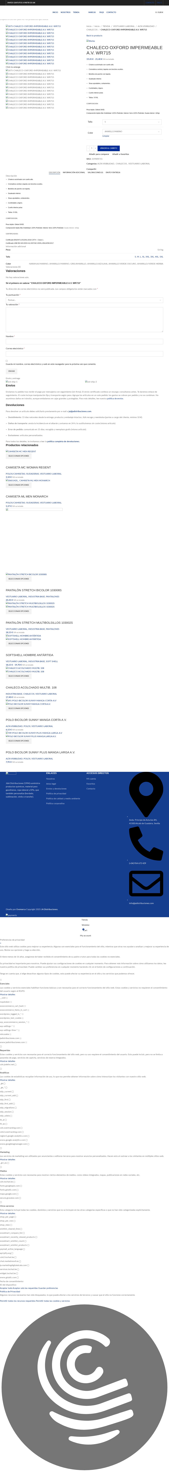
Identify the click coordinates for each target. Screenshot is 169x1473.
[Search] (6, 12)
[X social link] (132, 2)
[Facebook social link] (129, 2)
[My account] (148, 12)
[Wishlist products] (11, 12)
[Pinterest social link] (141, 2)
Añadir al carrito (108, 148)
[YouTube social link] (138, 2)
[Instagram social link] (135, 2)
